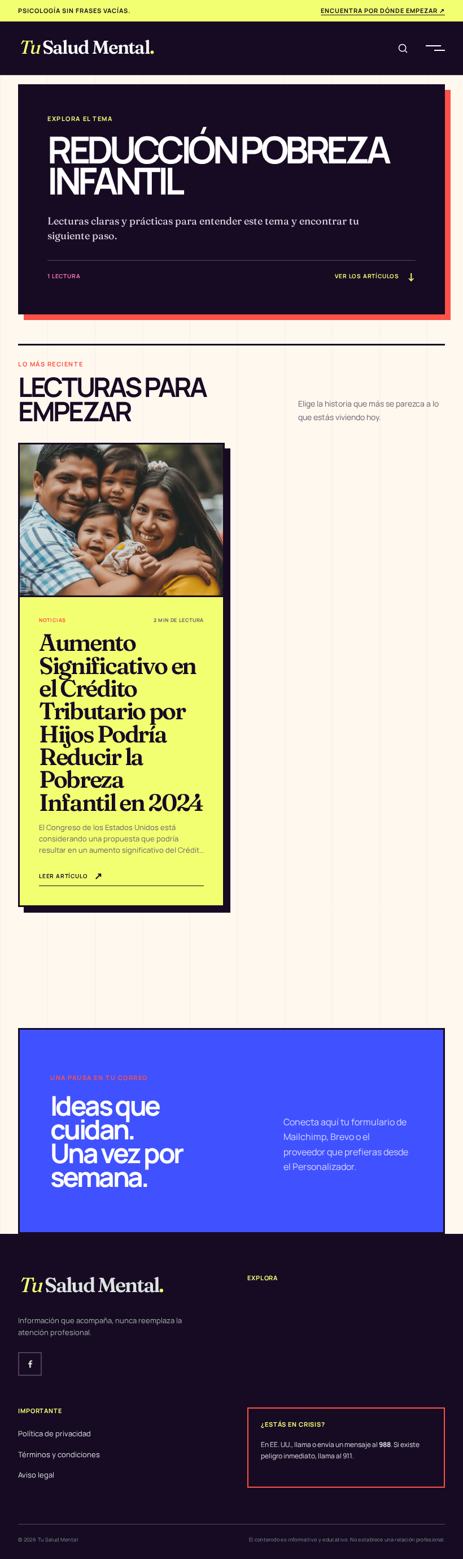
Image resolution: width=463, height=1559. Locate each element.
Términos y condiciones (59, 1454)
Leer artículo (71, 875)
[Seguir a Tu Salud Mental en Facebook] (30, 1364)
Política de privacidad (54, 1433)
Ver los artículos (375, 276)
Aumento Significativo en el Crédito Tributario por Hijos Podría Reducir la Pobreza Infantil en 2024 (121, 722)
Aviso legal (36, 1475)
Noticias (52, 620)
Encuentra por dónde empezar (383, 10)
